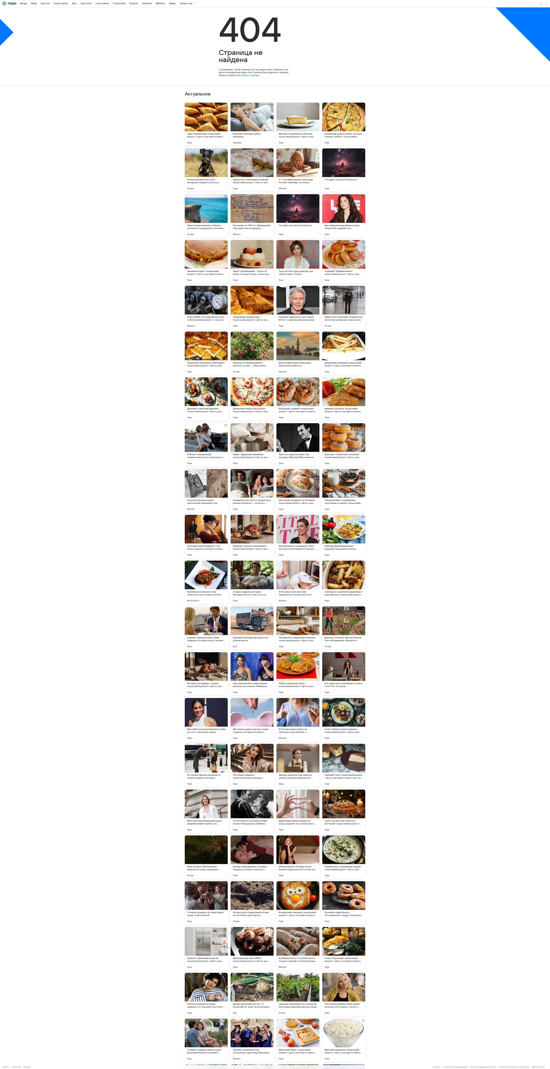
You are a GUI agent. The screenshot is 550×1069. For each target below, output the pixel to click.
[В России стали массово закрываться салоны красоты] (297, 582)
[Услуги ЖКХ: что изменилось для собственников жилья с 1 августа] (206, 307)
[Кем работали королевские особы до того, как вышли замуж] (206, 719)
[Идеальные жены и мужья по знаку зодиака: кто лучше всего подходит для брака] (297, 811)
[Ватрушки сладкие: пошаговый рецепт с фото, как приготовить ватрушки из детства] (297, 398)
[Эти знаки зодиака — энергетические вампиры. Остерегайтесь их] (252, 765)
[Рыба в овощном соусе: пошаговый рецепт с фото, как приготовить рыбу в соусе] (297, 673)
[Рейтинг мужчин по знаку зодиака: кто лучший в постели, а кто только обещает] (206, 994)
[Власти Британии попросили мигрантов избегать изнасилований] (297, 353)
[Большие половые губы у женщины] (252, 124)
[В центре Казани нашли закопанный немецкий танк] (206, 490)
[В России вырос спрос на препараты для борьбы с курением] (297, 719)
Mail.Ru (6, 1067)
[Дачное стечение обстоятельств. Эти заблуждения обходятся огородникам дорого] (343, 627)
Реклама (27, 1067)
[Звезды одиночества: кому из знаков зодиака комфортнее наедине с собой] (297, 765)
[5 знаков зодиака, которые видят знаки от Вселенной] (206, 902)
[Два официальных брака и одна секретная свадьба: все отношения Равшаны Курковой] (343, 215)
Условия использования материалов (514, 1067)
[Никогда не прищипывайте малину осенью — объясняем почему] (252, 353)
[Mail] (4, 3)
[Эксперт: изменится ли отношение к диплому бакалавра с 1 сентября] (252, 1040)
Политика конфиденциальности (483, 1067)
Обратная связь (538, 1067)
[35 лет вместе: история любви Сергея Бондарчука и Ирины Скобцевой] (252, 811)
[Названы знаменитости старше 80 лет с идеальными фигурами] (297, 307)
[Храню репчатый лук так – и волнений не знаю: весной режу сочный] (252, 994)
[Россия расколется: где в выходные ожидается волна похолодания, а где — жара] (206, 169)
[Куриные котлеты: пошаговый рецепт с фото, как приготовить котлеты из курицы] (343, 398)
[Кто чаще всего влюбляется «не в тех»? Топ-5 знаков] (343, 673)
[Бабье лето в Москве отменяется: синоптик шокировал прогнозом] (343, 307)
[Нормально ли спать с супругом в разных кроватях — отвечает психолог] (252, 490)
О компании (16, 1067)
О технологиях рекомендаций (455, 1067)
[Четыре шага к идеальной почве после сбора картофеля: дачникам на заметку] (252, 902)
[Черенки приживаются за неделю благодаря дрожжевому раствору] (297, 994)
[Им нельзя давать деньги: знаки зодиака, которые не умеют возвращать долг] (252, 719)
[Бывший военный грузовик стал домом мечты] (252, 627)
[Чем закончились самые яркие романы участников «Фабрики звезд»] (252, 673)
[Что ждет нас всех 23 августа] (297, 215)
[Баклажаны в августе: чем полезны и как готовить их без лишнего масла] (206, 582)
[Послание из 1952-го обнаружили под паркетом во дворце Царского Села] (252, 215)
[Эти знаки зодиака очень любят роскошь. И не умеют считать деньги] (343, 994)
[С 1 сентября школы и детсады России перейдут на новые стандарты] (297, 169)
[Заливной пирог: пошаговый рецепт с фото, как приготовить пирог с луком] (206, 261)
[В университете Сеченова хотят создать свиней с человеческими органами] (297, 948)
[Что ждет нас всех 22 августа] (343, 169)
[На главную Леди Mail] (11, 3)
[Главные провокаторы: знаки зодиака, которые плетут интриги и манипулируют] (206, 627)
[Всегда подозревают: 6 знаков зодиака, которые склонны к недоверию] (252, 856)
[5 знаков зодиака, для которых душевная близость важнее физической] (206, 1040)
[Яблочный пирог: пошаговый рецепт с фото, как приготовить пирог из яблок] (297, 1040)
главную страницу (249, 75)
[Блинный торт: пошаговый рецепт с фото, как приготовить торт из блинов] (343, 765)
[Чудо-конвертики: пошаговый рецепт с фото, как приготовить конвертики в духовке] (206, 124)
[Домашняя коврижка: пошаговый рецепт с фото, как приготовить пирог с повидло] (343, 353)
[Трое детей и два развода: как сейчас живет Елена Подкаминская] (297, 261)
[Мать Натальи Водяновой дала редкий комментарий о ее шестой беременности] (206, 811)
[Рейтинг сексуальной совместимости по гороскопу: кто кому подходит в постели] (206, 444)
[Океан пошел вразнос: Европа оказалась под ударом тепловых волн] (206, 215)
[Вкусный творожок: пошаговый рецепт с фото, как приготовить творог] (343, 1040)
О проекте (436, 1067)
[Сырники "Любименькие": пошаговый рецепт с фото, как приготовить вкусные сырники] (343, 261)
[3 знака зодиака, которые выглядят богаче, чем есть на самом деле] (252, 582)
